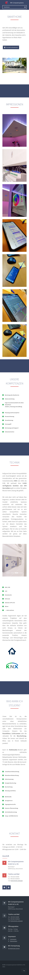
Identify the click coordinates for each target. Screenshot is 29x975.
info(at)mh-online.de (17, 880)
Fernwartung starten (14, 948)
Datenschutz (13, 941)
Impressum (13, 939)
